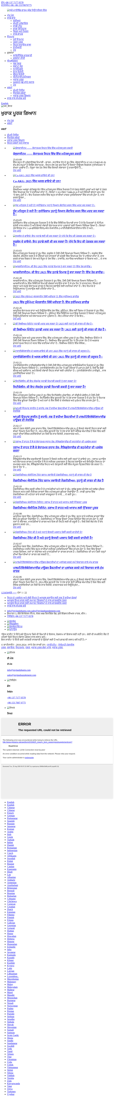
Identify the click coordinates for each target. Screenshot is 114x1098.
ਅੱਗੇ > (11, 592)
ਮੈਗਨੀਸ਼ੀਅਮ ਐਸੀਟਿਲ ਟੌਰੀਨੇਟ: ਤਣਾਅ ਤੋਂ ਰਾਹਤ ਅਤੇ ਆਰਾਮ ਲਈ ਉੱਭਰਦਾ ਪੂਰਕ (55, 507)
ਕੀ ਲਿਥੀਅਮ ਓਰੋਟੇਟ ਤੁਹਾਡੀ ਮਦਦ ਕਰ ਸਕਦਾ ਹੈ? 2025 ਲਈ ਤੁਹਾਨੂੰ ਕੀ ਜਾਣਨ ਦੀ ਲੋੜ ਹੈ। (59, 329)
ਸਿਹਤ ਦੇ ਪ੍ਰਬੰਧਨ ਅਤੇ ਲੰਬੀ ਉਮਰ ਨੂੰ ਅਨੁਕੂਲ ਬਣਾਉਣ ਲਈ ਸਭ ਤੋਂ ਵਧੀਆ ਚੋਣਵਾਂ (42, 597)
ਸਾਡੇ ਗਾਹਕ (18, 34)
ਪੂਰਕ (3, 647)
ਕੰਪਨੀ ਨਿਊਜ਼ (18, 90)
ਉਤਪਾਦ (10, 36)
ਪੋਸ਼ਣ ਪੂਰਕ (18, 42)
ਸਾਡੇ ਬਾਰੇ (11, 18)
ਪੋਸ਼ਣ (27, 647)
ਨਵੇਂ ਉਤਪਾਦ (18, 39)
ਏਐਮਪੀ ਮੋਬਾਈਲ (66, 645)
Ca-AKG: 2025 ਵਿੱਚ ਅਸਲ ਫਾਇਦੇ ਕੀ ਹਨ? (37, 181)
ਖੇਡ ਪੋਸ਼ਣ (17, 63)
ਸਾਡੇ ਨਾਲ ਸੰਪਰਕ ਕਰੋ (16, 98)
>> (15, 592)
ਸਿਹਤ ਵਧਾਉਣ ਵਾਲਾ (22, 44)
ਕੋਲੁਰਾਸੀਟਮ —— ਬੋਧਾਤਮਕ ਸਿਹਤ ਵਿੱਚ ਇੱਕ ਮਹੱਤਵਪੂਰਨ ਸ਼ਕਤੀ (47, 153)
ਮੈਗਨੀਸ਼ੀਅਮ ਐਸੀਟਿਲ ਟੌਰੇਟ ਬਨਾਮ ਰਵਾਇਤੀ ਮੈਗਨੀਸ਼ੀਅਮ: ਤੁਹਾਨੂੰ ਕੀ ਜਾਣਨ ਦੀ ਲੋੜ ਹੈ (58, 480)
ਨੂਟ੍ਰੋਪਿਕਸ (18, 69)
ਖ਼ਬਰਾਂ (9, 87)
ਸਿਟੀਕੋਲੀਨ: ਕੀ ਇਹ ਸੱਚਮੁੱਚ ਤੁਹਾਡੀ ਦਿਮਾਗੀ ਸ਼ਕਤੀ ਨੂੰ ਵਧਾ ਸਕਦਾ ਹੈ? (49, 386)
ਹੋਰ (14, 50)
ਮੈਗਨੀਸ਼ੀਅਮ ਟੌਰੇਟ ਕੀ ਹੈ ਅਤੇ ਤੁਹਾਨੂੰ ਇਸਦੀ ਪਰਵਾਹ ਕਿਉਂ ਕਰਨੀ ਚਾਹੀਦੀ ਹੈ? (53, 537)
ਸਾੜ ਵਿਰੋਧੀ (18, 71)
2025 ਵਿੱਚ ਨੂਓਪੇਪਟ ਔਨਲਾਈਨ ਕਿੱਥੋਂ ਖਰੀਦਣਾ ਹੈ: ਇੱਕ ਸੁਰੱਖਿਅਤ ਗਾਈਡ (51, 302)
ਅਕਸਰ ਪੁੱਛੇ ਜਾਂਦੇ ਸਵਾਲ (23, 82)
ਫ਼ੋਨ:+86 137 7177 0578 (12, 2)
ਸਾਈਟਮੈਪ (51, 645)
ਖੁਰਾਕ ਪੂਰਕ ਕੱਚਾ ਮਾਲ (41, 647)
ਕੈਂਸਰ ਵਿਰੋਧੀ (18, 74)
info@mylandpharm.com (19, 611)
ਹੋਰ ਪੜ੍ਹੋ (17, 170)
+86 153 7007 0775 (16, 702)
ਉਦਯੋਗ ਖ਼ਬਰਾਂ (19, 93)
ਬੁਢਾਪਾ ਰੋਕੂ (18, 66)
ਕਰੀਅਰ (16, 20)
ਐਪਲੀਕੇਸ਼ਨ (12, 61)
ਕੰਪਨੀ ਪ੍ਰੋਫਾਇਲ (20, 23)
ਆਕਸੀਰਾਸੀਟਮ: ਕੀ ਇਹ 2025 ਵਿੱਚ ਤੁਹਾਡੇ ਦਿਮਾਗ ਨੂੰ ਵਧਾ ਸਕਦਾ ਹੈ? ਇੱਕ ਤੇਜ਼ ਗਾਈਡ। (59, 272)
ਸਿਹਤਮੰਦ (20, 647)
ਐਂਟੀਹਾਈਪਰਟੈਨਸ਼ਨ (22, 77)
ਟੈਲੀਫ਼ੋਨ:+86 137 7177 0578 (20, 616)
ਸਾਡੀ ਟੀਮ (17, 26)
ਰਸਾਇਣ (10, 647)
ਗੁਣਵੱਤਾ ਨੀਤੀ (19, 58)
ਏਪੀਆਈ (17, 47)
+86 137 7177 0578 (16, 697)
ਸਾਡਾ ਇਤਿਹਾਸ (19, 28)
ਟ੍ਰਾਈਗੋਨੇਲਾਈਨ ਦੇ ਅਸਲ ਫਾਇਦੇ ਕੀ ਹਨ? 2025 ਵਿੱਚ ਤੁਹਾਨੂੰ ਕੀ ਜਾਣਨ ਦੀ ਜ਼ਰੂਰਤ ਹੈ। (58, 356)
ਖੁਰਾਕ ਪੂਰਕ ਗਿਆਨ (22, 95)
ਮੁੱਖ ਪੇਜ (10, 15)
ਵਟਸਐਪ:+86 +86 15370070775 (16, 5)
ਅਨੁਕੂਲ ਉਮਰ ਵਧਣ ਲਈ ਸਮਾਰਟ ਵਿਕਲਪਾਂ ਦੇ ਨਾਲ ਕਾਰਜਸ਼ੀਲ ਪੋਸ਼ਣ (37, 600)
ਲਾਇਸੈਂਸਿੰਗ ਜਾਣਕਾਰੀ (22, 55)
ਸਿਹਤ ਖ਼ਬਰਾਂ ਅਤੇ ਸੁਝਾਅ (18, 143)
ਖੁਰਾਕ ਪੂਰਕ (18, 79)
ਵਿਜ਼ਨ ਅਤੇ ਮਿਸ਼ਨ (20, 31)
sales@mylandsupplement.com (45, 611)
